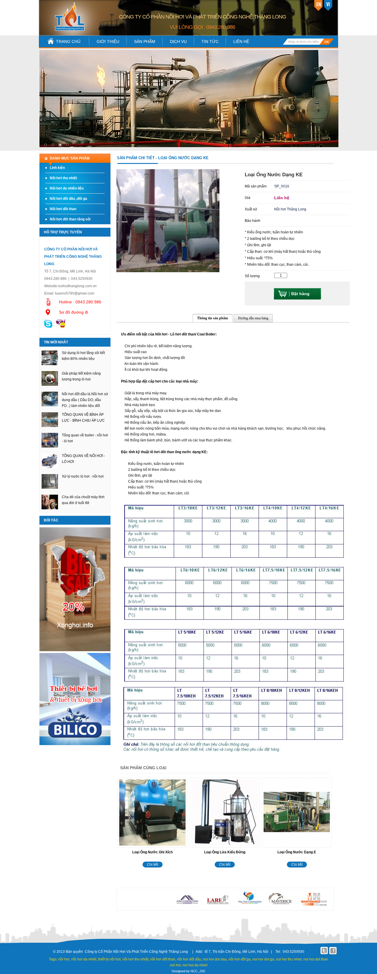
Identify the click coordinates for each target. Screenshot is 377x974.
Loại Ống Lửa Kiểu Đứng (224, 852)
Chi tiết (152, 864)
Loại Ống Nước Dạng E (296, 852)
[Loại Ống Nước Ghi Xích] (152, 848)
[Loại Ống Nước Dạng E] (297, 848)
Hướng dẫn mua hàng (253, 318)
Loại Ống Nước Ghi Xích (152, 852)
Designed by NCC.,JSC (189, 971)
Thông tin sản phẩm (212, 318)
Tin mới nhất (56, 342)
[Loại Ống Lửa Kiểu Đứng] (224, 848)
